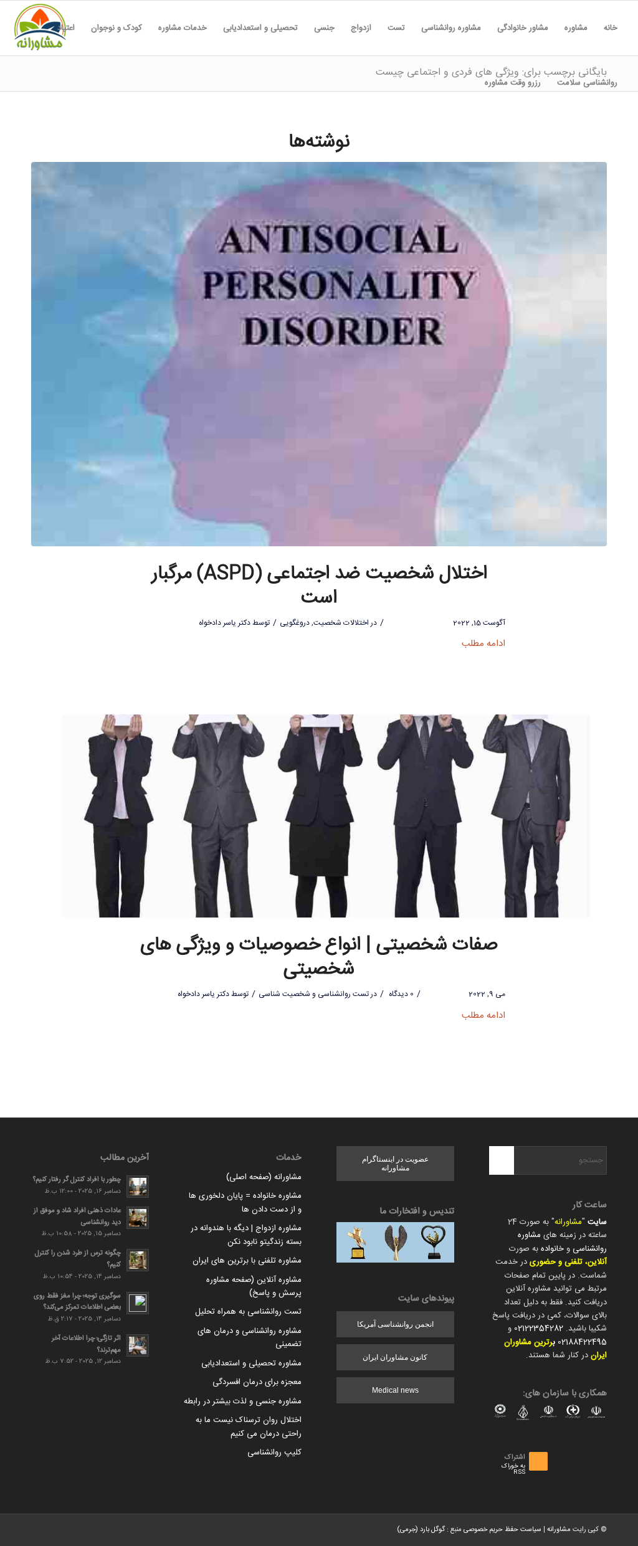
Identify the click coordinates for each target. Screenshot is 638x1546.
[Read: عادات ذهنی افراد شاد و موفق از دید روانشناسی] (137, 1218)
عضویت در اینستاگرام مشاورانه (395, 1163)
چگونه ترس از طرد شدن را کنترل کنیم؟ (78, 1259)
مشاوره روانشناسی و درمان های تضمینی (250, 1337)
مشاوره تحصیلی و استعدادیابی (251, 1363)
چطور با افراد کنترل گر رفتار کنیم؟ (77, 1179)
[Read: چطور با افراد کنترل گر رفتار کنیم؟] (137, 1186)
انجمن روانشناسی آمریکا (395, 1324)
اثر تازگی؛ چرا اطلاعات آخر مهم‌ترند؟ (86, 1344)
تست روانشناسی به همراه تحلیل (248, 1312)
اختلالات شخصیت (341, 623)
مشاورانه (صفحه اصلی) (264, 1177)
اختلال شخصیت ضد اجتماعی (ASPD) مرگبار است (319, 586)
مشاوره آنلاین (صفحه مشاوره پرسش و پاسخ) (254, 1286)
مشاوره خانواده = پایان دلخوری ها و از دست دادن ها (245, 1202)
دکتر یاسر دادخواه (224, 623)
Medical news (395, 1390)
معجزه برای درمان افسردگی (257, 1382)
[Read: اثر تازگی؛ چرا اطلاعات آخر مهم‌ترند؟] (137, 1345)
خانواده (552, 1249)
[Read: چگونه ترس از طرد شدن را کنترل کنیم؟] (137, 1260)
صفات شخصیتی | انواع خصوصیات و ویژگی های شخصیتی (319, 957)
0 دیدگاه (400, 994)
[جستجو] (468, 82)
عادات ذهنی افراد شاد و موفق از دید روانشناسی (77, 1216)
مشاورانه (568, 1222)
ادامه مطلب (483, 644)
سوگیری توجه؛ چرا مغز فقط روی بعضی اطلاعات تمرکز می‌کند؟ (77, 1302)
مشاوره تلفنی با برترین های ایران (247, 1261)
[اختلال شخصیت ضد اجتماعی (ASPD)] (319, 354)
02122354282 (538, 1328)
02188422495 (582, 1342)
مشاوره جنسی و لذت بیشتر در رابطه (243, 1401)
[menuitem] (611, 28)
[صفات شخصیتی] (319, 816)
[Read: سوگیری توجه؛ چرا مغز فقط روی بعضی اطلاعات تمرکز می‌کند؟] (137, 1303)
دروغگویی (295, 623)
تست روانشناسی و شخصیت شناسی (314, 994)
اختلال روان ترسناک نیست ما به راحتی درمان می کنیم (249, 1426)
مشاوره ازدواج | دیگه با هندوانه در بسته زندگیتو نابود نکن (246, 1234)
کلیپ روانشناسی (274, 1452)
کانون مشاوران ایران (395, 1357)
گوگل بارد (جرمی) (421, 1529)
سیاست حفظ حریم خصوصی (502, 1529)
